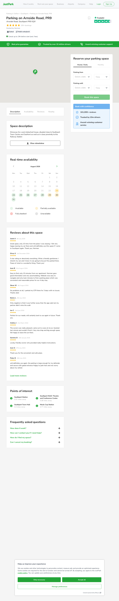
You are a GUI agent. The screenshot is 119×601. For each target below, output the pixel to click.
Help (91, 4)
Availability (28, 111)
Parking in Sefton (12, 14)
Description (15, 111)
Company (81, 4)
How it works (28, 4)
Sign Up (109, 4)
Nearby (51, 111)
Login (99, 4)
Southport (24, 14)
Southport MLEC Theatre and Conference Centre (49, 397)
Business (60, 4)
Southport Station (21, 397)
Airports (71, 4)
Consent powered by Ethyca (91, 593)
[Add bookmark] (89, 18)
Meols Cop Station (47, 405)
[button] (82, 65)
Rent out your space (45, 4)
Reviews (41, 111)
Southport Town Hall (22, 405)
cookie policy (23, 573)
